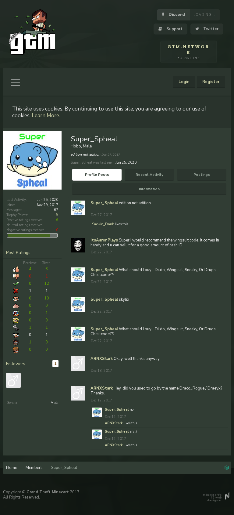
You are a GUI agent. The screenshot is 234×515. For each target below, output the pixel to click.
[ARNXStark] (13, 380)
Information (149, 189)
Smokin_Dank (103, 224)
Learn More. (46, 115)
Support (174, 29)
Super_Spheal (104, 203)
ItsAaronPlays (104, 240)
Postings (201, 174)
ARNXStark (101, 358)
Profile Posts (97, 174)
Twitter (210, 29)
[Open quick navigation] (226, 467)
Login (184, 82)
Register (210, 82)
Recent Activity (149, 174)
